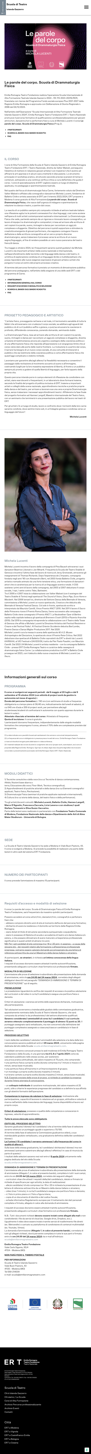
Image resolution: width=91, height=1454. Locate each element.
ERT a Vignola (11, 1432)
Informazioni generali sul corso (24, 283)
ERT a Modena (12, 1428)
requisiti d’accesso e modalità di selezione (29, 286)
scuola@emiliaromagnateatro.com (21, 1240)
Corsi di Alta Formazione (16, 1401)
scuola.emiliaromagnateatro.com (50, 1046)
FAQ (9, 136)
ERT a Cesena (11, 1443)
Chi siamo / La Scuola (15, 1397)
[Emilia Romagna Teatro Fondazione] (3, 7)
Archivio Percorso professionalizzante (23, 1405)
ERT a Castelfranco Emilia (17, 1435)
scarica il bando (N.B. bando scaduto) (26, 133)
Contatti (9, 1412)
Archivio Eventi (12, 1408)
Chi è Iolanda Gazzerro (15, 1393)
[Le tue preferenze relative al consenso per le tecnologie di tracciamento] (87, 1450)
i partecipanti (14, 130)
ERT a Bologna (12, 1439)
